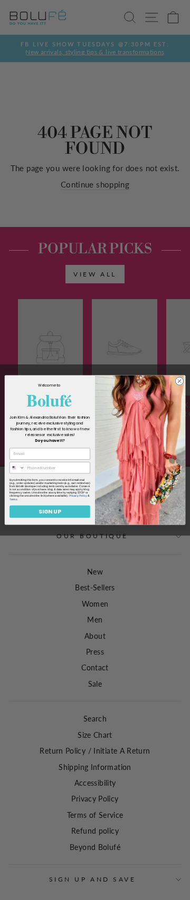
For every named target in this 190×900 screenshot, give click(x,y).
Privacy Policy (78, 496)
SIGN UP (50, 511)
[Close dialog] (179, 381)
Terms (13, 499)
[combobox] (17, 467)
